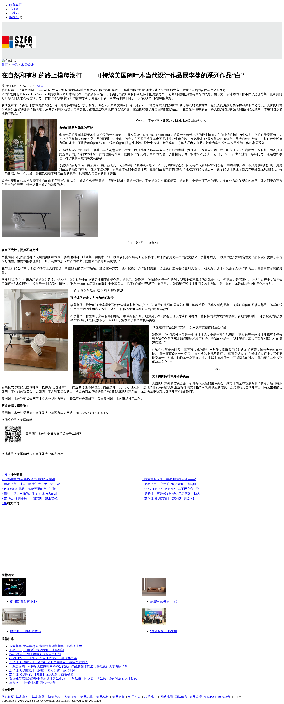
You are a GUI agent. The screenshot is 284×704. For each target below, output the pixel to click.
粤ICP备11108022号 (217, 696)
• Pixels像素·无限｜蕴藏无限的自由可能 (29, 488)
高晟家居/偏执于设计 (164, 601)
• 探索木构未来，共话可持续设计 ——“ (169, 479)
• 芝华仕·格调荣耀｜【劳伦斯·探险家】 (169, 498)
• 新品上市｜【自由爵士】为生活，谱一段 (31, 484)
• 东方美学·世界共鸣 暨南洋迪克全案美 (28, 479)
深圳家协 (22, 696)
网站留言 (181, 696)
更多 (6, 474)
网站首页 (8, 696)
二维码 (14, 13)
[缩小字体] (7, 85)
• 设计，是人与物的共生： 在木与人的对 (29, 493)
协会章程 (54, 696)
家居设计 (27, 65)
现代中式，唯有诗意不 (25, 631)
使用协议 (134, 696)
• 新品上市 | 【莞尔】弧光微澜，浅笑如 (169, 484)
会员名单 (86, 696)
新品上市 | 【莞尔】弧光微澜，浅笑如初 (36, 650)
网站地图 (166, 696)
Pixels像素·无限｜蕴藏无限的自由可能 (35, 654)
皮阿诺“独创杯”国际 (23, 601)
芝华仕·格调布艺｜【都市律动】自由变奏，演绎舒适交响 (48, 662)
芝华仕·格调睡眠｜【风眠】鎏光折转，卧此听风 (42, 670)
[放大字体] (3, 85)
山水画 (236, 696)
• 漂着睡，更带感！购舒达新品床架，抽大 (171, 493)
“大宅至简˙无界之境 (163, 631)
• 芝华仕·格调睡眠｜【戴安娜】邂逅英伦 (30, 498)
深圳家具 (38, 696)
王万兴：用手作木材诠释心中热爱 (32, 682)
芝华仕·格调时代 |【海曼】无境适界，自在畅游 (41, 674)
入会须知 (70, 696)
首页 (5, 65)
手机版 (14, 9)
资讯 (14, 65)
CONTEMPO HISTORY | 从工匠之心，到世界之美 (43, 658)
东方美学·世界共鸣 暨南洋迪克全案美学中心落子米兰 (45, 646)
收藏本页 (15, 5)
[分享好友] (9, 61)
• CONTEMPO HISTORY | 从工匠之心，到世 (172, 488)
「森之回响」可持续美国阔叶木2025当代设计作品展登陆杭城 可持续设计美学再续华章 (68, 666)
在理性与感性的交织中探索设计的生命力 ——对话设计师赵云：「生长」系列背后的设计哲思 (73, 678)
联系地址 (150, 696)
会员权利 (102, 696)
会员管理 (195, 696)
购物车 (14, 17)
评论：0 (42, 86)
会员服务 (118, 696)
